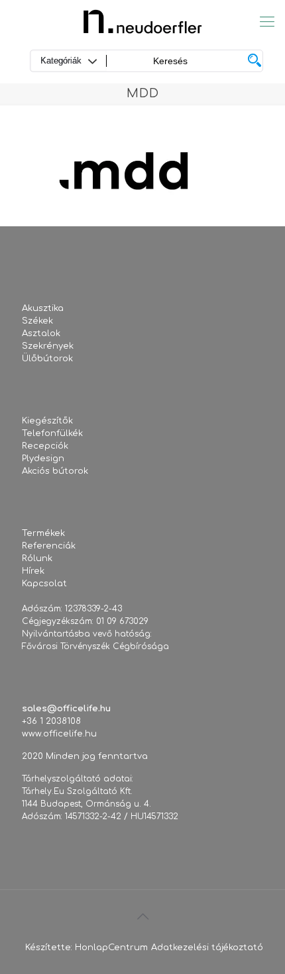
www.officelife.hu (59, 733)
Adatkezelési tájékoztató (207, 947)
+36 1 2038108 (51, 721)
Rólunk (37, 558)
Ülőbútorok (47, 358)
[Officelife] (142, 21)
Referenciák (49, 546)
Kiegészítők (47, 420)
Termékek (43, 533)
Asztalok (41, 333)
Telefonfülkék (52, 433)
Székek (37, 321)
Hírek (33, 571)
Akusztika (43, 308)
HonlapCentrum (111, 947)
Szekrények (48, 346)
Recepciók (45, 446)
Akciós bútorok (55, 471)
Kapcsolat (44, 583)
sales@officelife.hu (66, 708)
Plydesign (43, 458)
